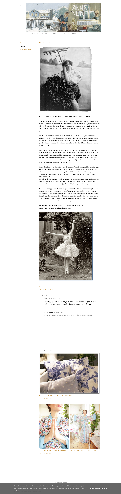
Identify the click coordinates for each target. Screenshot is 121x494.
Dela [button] (21, 42)
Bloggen (29, 34)
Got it (104, 488)
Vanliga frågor (46, 34)
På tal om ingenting (26, 49)
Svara (46, 308)
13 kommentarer (47, 453)
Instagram (72, 34)
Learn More (94, 488)
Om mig (36, 34)
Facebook (63, 34)
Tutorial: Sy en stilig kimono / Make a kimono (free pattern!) (68, 450)
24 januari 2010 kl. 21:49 (60, 312)
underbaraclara (48, 312)
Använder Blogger (62, 482)
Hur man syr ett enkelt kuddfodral (56, 395)
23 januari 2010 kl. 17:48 (55, 298)
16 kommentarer (47, 398)
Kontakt (56, 34)
